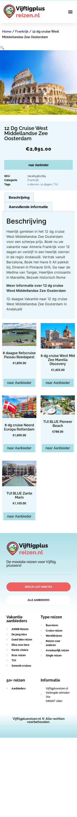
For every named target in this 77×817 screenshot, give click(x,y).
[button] (70, 11)
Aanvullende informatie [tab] (28, 207)
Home (6, 31)
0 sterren (33, 184)
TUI (55, 184)
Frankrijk (21, 31)
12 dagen (46, 184)
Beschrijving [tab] (19, 197)
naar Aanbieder (38, 165)
